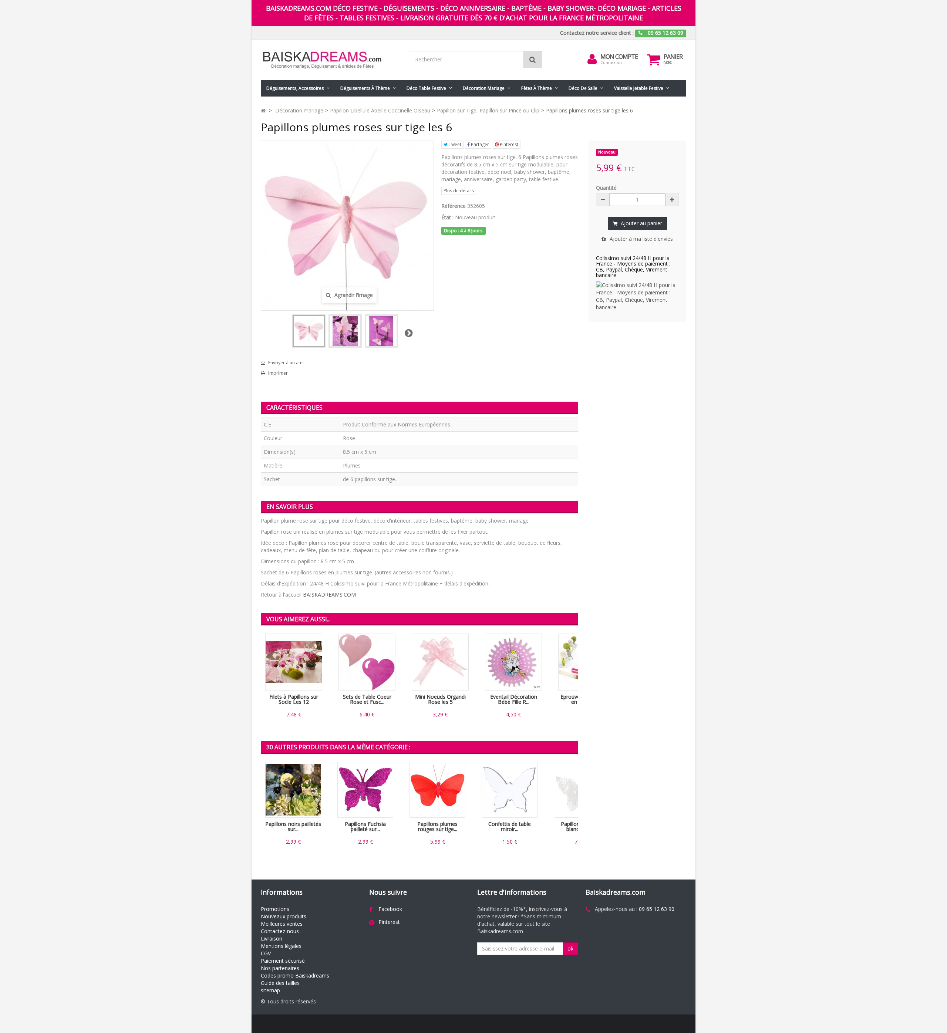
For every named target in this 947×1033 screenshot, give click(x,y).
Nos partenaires (280, 968)
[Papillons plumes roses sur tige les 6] (309, 331)
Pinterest (508, 144)
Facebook (390, 908)
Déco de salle (583, 88)
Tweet (454, 144)
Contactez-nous (280, 931)
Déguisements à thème (365, 88)
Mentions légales (281, 945)
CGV (266, 953)
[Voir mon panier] (653, 59)
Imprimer (278, 373)
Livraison (271, 938)
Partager (479, 144)
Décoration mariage (484, 88)
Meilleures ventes (282, 923)
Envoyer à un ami (286, 362)
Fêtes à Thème (536, 88)
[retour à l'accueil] (263, 110)
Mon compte (619, 57)
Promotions (275, 908)
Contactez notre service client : (597, 32)
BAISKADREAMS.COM (329, 594)
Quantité (606, 187)
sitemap (270, 990)
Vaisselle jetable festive (638, 88)
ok (570, 948)
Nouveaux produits (283, 916)
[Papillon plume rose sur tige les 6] (381, 331)
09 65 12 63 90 (656, 908)
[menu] (592, 59)
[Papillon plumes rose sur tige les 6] (345, 331)
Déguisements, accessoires (295, 88)
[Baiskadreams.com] (329, 60)
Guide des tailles (280, 982)
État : (447, 217)
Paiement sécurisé (283, 960)
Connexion (611, 62)
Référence (453, 205)
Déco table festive (426, 88)
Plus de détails (459, 191)
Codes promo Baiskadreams (295, 975)
